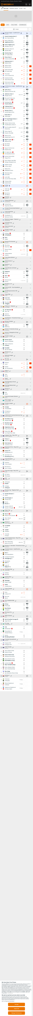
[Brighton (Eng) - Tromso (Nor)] (16, 165)
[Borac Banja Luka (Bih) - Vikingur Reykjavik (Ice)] (16, 161)
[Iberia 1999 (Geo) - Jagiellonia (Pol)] (16, 41)
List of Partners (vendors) (8, 1001)
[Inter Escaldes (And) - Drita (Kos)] (16, 128)
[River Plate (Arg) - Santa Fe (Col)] (16, 542)
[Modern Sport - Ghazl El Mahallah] (16, 340)
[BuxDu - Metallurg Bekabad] (16, 636)
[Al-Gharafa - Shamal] (16, 483)
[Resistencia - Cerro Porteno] (16, 467)
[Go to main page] (8, 4)
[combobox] (16, 29)
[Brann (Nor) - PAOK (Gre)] (16, 115)
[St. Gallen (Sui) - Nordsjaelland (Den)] (16, 153)
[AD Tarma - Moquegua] (16, 475)
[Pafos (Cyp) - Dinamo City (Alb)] (16, 132)
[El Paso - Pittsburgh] (16, 605)
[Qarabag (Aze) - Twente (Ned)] (16, 103)
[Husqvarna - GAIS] (16, 562)
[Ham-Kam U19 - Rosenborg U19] (16, 456)
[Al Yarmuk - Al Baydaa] (16, 680)
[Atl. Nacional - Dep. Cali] (16, 310)
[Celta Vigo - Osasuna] (16, 190)
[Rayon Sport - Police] (16, 519)
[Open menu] (29, 4)
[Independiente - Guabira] (16, 254)
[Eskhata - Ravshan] (16, 574)
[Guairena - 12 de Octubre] (16, 463)
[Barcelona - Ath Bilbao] (16, 194)
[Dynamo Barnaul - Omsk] (16, 494)
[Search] (26, 4)
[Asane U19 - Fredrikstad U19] (16, 451)
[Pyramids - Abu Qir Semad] (16, 349)
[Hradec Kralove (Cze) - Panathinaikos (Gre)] (16, 124)
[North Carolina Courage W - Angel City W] (16, 620)
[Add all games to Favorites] (1, 33)
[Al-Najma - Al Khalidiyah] (16, 234)
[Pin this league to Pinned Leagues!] (10, 197)
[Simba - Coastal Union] (16, 585)
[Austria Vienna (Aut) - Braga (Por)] (16, 157)
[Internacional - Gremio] (16, 281)
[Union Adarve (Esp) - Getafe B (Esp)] (16, 651)
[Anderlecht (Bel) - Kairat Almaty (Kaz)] (16, 79)
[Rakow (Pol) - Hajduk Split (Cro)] (16, 136)
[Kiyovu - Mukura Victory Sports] (16, 515)
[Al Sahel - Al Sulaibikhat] (16, 408)
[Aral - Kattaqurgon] (16, 628)
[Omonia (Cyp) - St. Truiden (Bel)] (16, 54)
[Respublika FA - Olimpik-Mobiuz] (16, 632)
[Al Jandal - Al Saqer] (16, 535)
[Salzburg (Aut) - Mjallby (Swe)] (16, 62)
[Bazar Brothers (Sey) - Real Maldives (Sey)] (16, 660)
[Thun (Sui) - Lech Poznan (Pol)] (16, 75)
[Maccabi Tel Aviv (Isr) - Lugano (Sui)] (16, 99)
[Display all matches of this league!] (30, 197)
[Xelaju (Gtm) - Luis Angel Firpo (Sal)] (16, 432)
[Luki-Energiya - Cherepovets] (16, 499)
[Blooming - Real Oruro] (16, 246)
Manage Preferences (16, 1013)
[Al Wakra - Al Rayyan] (16, 487)
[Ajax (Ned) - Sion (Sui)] (16, 145)
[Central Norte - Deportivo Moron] (16, 205)
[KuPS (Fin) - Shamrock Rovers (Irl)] (16, 91)
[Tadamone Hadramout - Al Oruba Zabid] (16, 688)
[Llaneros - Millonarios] (16, 315)
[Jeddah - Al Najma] (16, 531)
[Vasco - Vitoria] (16, 276)
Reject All (16, 1008)
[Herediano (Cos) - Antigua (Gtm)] (16, 420)
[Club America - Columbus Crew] (16, 444)
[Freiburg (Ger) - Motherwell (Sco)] (16, 107)
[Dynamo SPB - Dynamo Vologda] (16, 507)
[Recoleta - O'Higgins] (16, 303)
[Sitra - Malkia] (16, 238)
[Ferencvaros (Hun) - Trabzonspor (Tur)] (16, 83)
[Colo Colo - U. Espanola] (16, 299)
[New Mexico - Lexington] (16, 609)
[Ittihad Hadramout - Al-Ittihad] (16, 684)
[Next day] (30, 29)
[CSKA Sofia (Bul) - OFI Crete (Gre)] (16, 70)
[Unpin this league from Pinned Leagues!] (21, 33)
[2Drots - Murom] (16, 503)
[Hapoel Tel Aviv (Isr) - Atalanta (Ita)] (16, 149)
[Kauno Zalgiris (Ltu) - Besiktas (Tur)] (16, 45)
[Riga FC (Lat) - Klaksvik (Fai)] (16, 140)
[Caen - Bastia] (16, 375)
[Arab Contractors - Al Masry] (16, 345)
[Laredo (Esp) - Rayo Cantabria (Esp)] (16, 664)
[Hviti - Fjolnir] (16, 393)
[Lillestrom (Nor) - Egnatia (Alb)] (16, 50)
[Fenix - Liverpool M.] (16, 593)
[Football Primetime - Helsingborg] (16, 558)
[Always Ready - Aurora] (16, 250)
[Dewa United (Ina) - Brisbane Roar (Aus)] (16, 655)
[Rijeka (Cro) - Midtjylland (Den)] (16, 170)
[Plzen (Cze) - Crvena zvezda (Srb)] (16, 58)
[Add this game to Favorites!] (1, 37)
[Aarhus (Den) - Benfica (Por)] (16, 66)
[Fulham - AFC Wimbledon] (16, 367)
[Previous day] (2, 29)
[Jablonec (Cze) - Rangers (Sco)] (16, 95)
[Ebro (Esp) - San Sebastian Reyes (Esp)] (16, 672)
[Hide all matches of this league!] (30, 33)
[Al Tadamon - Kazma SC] (16, 412)
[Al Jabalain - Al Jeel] (16, 526)
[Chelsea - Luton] (16, 363)
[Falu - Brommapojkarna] (16, 553)
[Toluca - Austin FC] (16, 440)
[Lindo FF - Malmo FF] (16, 566)
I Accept (16, 1004)
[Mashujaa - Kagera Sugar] (16, 581)
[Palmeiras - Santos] (16, 272)
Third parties (10, 993)
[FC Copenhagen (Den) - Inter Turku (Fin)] (16, 120)
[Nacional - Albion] (16, 597)
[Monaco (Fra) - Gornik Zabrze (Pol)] (16, 111)
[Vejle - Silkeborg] (16, 326)
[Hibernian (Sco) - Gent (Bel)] (16, 174)
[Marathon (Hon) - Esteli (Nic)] (16, 424)
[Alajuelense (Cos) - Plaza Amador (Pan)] (16, 428)
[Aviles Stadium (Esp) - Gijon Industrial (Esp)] (16, 668)
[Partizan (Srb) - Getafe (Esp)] (16, 182)
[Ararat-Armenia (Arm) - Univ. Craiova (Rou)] (16, 37)
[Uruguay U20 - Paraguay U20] (16, 644)
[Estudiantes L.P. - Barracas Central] (16, 216)
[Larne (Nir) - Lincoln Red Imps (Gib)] (16, 178)
